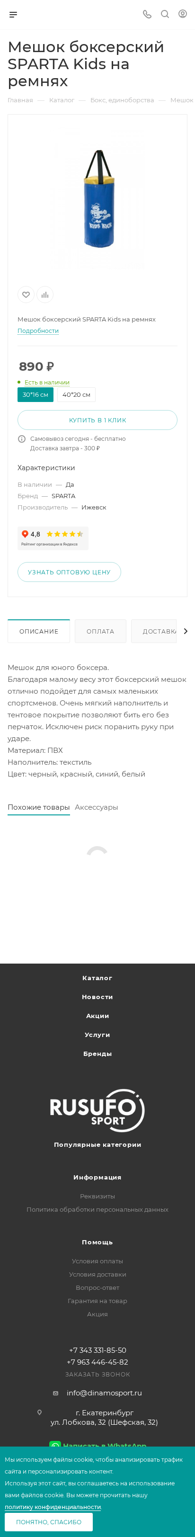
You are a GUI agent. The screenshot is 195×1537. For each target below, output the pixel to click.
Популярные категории (98, 1144)
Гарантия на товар (97, 1301)
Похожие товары (39, 807)
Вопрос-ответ (97, 1287)
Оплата (101, 631)
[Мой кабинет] (182, 14)
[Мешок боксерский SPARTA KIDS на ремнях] (97, 198)
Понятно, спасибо (48, 1522)
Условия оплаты (97, 1261)
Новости (98, 997)
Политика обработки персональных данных (97, 1209)
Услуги (97, 1034)
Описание (38, 631)
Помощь (97, 1242)
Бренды (97, 1053)
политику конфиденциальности (53, 1506)
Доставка (161, 631)
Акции (97, 1015)
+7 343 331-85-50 (97, 1350)
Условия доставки (97, 1274)
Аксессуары (96, 807)
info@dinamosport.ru (104, 1392)
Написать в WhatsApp (104, 1445)
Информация (97, 1177)
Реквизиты (97, 1196)
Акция (97, 1314)
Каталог (97, 978)
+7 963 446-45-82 (97, 1362)
